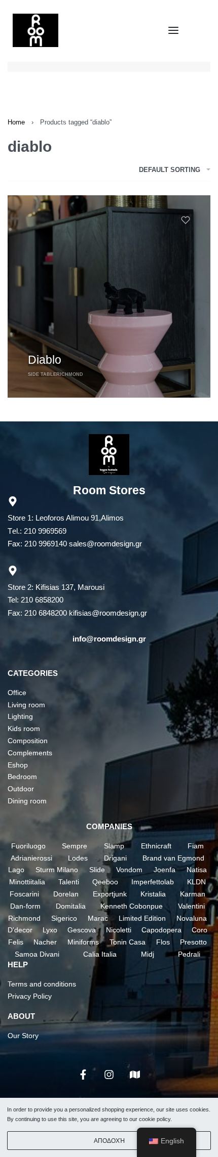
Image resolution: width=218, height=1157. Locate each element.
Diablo (44, 359)
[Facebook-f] (83, 1074)
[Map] (135, 1074)
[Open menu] (173, 30)
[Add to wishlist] (185, 220)
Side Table (42, 374)
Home (16, 122)
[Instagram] (109, 1074)
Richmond (69, 374)
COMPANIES (109, 826)
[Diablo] (109, 296)
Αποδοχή (109, 1140)
